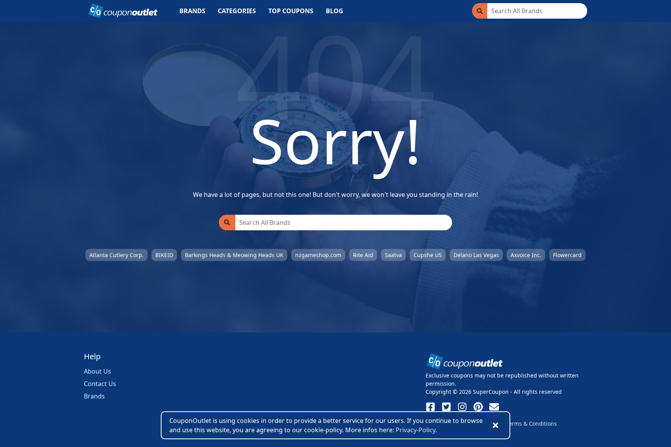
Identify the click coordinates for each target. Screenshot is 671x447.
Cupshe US (428, 255)
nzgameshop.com (318, 255)
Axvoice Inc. (526, 255)
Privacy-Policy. (416, 430)
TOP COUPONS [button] (290, 11)
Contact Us (100, 383)
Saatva (393, 255)
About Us (97, 371)
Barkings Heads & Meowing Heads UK (234, 255)
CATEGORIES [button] (237, 11)
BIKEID (164, 255)
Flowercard (567, 255)
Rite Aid (363, 255)
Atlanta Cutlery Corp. (116, 255)
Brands (94, 396)
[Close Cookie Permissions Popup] (495, 425)
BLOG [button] (334, 11)
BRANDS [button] (192, 11)
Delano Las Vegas (476, 255)
